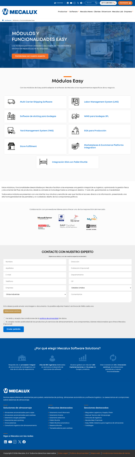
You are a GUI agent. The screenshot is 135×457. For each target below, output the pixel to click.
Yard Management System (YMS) (37, 131)
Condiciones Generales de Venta (116, 453)
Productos (63, 12)
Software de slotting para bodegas (38, 116)
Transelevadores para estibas (61, 428)
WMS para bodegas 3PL (96, 116)
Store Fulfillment (28, 146)
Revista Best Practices (93, 420)
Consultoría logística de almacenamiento (21, 425)
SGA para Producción (95, 131)
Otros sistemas (10, 423)
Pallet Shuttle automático (59, 423)
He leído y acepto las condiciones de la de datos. (36, 318)
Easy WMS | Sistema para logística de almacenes (104, 423)
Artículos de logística (93, 418)
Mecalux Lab (117, 12)
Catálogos (89, 425)
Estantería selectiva (57, 418)
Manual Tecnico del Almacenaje (97, 415)
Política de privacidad (79, 453)
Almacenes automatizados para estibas (20, 415)
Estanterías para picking (14, 420)
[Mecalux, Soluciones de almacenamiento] (19, 15)
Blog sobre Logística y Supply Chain (99, 412)
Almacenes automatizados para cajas (19, 412)
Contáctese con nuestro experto (30, 56)
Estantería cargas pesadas (15, 418)
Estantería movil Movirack (60, 412)
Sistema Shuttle (56, 425)
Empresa (128, 12)
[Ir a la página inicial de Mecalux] (3, 20)
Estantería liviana (56, 415)
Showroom (106, 12)
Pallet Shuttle (55, 420)
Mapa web (95, 453)
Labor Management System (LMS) (101, 102)
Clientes (97, 12)
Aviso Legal (63, 453)
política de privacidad (49, 318)
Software (74, 12)
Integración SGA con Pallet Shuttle (69, 162)
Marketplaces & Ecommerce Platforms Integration (104, 146)
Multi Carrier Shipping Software (36, 102)
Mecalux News (86, 12)
